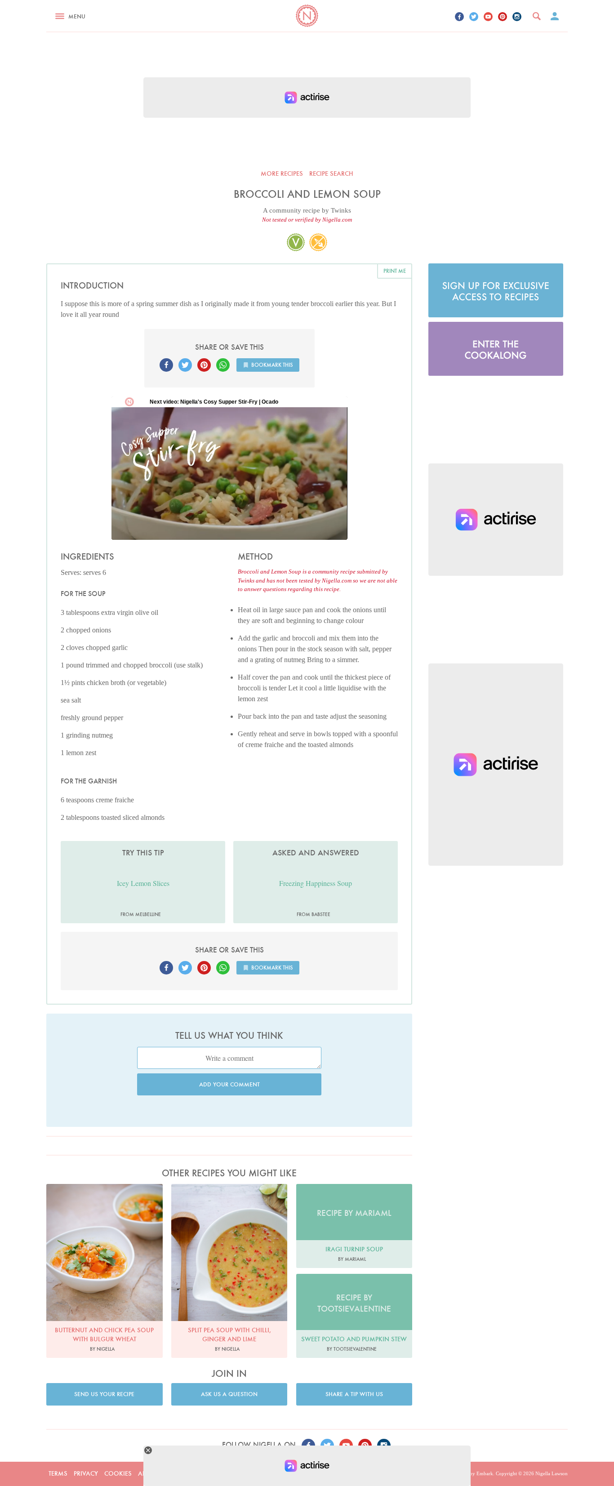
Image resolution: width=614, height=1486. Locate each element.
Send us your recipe (104, 1394)
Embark (484, 1473)
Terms (58, 1473)
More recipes (282, 173)
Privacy (86, 1473)
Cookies (118, 1473)
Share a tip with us (354, 1394)
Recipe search (331, 173)
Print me (394, 270)
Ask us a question (229, 1394)
